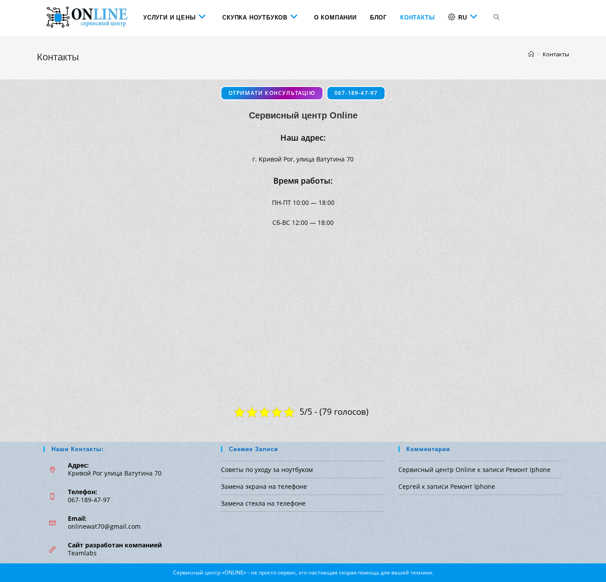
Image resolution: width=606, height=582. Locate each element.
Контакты (556, 54)
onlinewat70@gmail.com (104, 526)
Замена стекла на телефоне (263, 503)
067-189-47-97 (356, 93)
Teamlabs (82, 553)
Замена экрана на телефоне (264, 486)
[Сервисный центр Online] (531, 54)
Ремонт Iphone (528, 469)
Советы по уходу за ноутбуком (267, 469)
